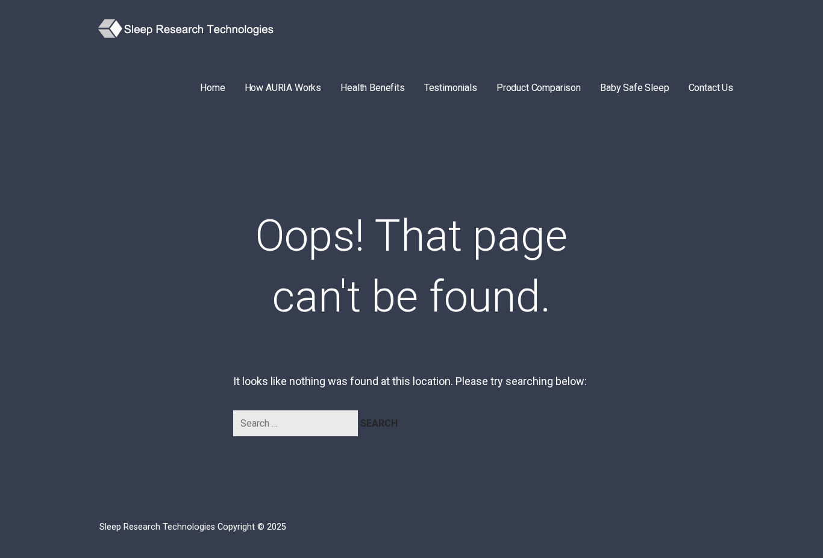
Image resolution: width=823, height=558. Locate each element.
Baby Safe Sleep (634, 87)
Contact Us (711, 87)
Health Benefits (372, 87)
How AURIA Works (283, 87)
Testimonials (450, 87)
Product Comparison (538, 87)
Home (212, 87)
